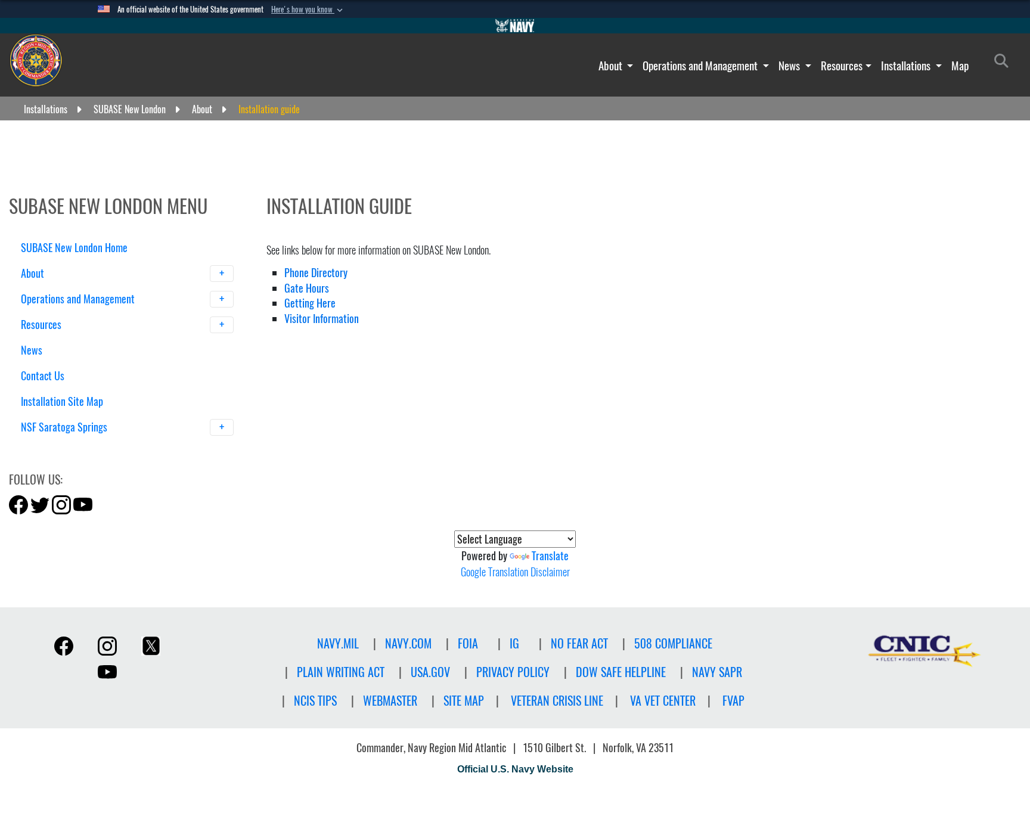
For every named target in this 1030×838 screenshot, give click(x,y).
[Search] (83, 447)
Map (960, 65)
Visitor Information (321, 318)
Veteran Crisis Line (557, 701)
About (611, 65)
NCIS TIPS (315, 701)
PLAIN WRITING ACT (340, 672)
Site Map (463, 701)
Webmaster (390, 701)
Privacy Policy (513, 672)
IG (514, 643)
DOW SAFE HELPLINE (621, 672)
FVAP (733, 701)
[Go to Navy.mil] (515, 25)
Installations (907, 65)
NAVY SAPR (717, 672)
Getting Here (310, 303)
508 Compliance (673, 643)
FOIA (468, 643)
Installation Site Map (62, 401)
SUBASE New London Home (74, 247)
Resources (842, 65)
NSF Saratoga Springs (65, 427)
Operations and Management (701, 65)
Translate (550, 555)
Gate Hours (306, 288)
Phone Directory (316, 272)
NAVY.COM (408, 643)
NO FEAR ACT (579, 643)
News (790, 65)
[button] (308, 9)
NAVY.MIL (338, 643)
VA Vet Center (663, 701)
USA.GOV (430, 672)
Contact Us (42, 375)
